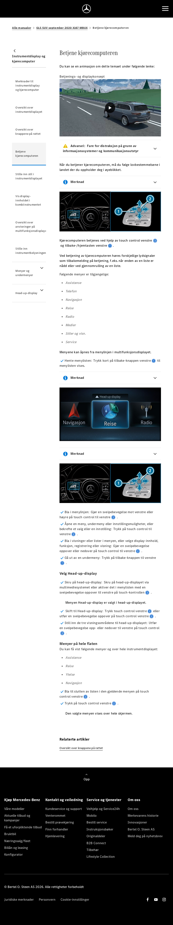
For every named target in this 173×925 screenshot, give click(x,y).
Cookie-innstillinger (75, 899)
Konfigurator (13, 854)
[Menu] (165, 9)
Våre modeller (14, 809)
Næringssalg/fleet (17, 841)
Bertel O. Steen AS (141, 829)
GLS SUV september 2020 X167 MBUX (62, 28)
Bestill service (96, 822)
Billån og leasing (16, 847)
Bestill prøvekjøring (59, 822)
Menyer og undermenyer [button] (24, 273)
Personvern (47, 899)
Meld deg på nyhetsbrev (145, 836)
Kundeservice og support (63, 809)
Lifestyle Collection (100, 856)
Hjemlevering (55, 836)
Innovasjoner (137, 822)
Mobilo (91, 815)
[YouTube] (155, 899)
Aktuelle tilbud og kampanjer (17, 817)
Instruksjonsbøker (99, 829)
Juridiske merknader (19, 899)
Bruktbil (10, 834)
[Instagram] (164, 899)
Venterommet (55, 815)
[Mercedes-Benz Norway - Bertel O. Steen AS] (86, 8)
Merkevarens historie (143, 815)
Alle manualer (21, 28)
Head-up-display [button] (26, 293)
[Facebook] (147, 899)
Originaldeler (95, 836)
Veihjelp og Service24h (103, 809)
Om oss (133, 809)
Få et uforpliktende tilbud (23, 827)
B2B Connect (96, 843)
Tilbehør (92, 850)
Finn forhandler (56, 829)
